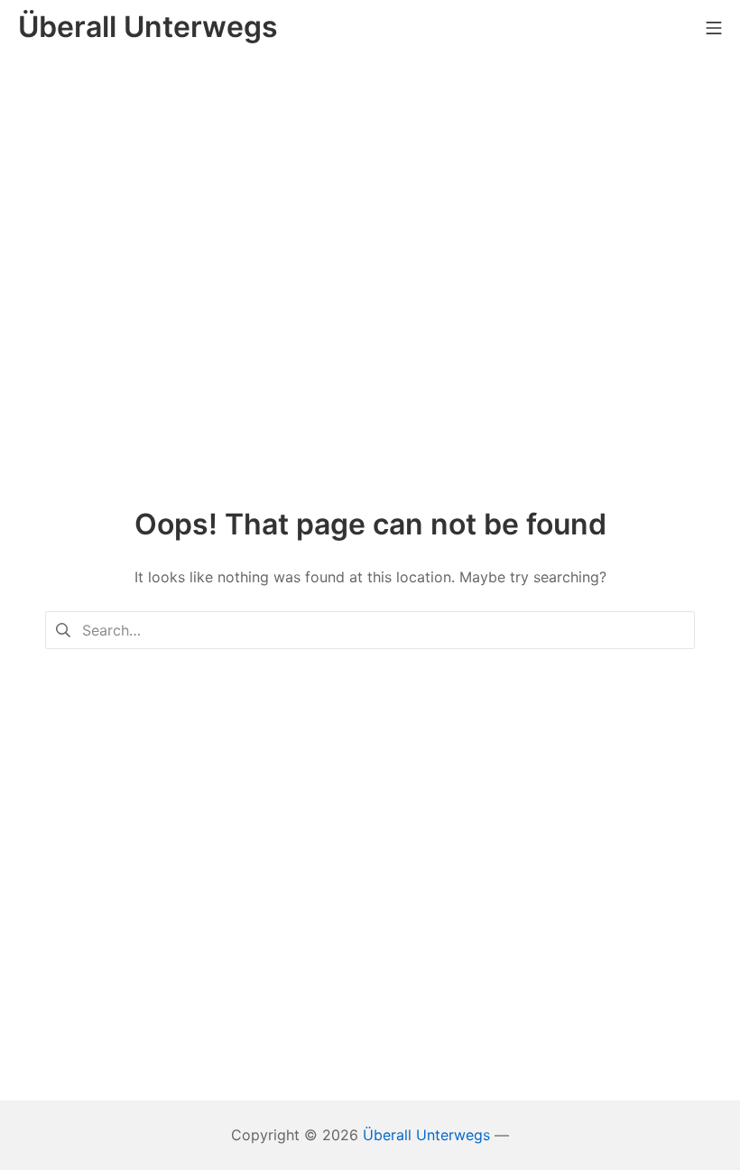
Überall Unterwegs (426, 1135)
